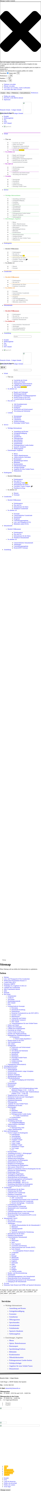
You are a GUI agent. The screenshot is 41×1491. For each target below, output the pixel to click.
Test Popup (11, 999)
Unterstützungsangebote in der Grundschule (21, 1211)
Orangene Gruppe (16, 1139)
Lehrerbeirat (15, 1059)
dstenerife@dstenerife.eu (12, 1388)
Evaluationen (15, 1037)
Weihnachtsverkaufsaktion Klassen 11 (15, 980)
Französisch (15, 1259)
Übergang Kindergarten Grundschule (19, 1186)
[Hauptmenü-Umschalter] (3, 367)
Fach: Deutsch (15, 1249)
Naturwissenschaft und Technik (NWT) (23, 1247)
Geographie (14, 1252)
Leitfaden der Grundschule (12, 987)
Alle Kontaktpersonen (14, 1042)
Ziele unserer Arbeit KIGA (16, 1167)
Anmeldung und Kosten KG (16, 1175)
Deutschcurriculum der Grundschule (22, 1201)
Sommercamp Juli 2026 (15, 1191)
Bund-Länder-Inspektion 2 (23, 1039)
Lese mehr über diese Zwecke (13, 89)
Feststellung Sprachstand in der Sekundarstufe (21, 1280)
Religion (14, 1269)
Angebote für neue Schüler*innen (18, 1104)
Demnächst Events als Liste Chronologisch (20, 1097)
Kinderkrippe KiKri (14, 1172)
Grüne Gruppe (15, 1143)
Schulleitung (15, 1063)
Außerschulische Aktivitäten (16, 1124)
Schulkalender (12, 996)
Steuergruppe (15, 1052)
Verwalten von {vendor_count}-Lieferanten (17, 88)
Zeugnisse (11, 1210)
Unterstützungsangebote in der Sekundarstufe (21, 1276)
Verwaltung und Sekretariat (19, 1051)
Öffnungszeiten (12, 1102)
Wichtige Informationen (13, 1305)
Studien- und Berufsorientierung (17, 1273)
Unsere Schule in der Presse (16, 1032)
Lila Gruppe (15, 1148)
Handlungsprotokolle (14, 1001)
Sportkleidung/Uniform (15, 1076)
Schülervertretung (16, 1061)
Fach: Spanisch (16, 1244)
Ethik (13, 1264)
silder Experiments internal (12, 989)
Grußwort (11, 998)
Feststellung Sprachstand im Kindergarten (20, 1184)
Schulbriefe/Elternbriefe (15, 1100)
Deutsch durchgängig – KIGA (17, 1180)
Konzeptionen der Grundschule (17, 1196)
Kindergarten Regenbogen (16, 1174)
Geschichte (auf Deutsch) (19, 1245)
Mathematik (15, 1257)
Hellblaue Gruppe (16, 1145)
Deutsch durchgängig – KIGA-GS (18, 1182)
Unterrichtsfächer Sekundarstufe (17, 1237)
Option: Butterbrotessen (15, 1129)
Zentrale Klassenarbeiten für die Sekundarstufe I (25, 1225)
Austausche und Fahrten (18, 1018)
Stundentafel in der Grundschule (17, 1208)
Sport (13, 1242)
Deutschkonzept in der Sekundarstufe (19, 1278)
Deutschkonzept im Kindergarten (18, 1177)
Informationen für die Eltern (16, 1189)
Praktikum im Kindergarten (16, 1163)
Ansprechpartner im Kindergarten (18, 1160)
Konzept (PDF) (12, 1151)
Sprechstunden (12, 1126)
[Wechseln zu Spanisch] (7, 126)
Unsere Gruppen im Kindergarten (18, 1133)
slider (5, 991)
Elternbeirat (14, 1056)
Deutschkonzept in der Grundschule (18, 1213)
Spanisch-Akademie (14, 1074)
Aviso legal (6, 1475)
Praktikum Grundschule (15, 1194)
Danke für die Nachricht (15, 1157)
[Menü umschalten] (22, 141)
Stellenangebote (12, 1069)
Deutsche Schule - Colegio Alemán (10, 110)
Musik (13, 1239)
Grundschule (8, 1187)
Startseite (6, 992)
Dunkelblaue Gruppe (17, 1146)
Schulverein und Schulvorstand (20, 1047)
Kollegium (14, 1049)
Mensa (13, 1109)
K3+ (12, 1150)
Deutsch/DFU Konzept (15, 1222)
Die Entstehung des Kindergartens (18, 1165)
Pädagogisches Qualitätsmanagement (19, 1035)
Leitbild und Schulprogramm (16, 1028)
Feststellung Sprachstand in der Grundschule (24, 1199)
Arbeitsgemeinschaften (11, 1066)
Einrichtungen (12, 1107)
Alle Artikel (11, 1044)
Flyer (13, 1081)
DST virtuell (15, 1021)
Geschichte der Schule (14, 1030)
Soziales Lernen (16, 1015)
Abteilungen (11, 1223)
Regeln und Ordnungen (15, 1027)
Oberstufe (14, 1230)
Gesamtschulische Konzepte (16, 1006)
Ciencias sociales (16, 1271)
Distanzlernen (15, 1011)
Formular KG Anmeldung (15, 1155)
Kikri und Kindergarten (11, 1131)
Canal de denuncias (8, 1469)
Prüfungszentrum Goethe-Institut (21, 1114)
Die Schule (7, 994)
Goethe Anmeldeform (21, 1116)
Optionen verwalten (10, 84)
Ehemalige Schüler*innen (19, 1057)
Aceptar (3, 93)
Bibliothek (14, 1110)
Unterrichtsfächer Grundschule (17, 1206)
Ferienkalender (12, 1083)
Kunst (13, 1254)
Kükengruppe (15, 1134)
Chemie (13, 1266)
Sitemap (6, 977)
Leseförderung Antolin (14, 1204)
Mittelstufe (14, 1227)
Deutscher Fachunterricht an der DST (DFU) (25, 1013)
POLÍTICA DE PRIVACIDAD (13, 98)
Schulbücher (13, 1317)
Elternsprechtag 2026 (17, 1127)
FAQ (9, 1004)
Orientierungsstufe (17, 1228)
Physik (13, 1268)
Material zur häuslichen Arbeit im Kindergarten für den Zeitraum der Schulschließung (24, 1169)
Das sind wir (11, 1220)
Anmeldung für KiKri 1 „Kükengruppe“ (20, 1153)
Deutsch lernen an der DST (16, 1040)
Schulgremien (12, 1045)
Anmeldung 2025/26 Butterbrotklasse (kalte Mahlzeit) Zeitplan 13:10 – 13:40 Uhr (24, 1089)
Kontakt (6, 1466)
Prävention (14, 1008)
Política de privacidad (9, 1471)
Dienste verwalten (9, 86)
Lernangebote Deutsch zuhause (24, 1251)
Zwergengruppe (16, 1138)
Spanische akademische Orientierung (22, 1232)
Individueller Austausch (18, 1020)
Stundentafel (11, 1275)
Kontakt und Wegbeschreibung (17, 1033)
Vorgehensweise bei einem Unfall (18, 1095)
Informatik (14, 1263)
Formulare (11, 1086)
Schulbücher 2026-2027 (15, 1098)
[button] (20, 31)
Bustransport (11, 1085)
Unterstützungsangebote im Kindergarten (20, 1179)
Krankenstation (16, 1117)
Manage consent (5, 1490)
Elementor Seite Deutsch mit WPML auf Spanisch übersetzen (22, 1285)
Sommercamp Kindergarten (16, 1158)
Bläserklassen (15, 1016)
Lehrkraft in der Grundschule (16, 1192)
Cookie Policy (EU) (10, 982)
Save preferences (25, 93)
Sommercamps (12, 1073)
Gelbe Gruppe (15, 1141)
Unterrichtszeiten (13, 1119)
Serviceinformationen (10, 1068)
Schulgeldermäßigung (18, 1122)
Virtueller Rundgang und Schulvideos (22, 1080)
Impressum (7, 99)
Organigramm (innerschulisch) (17, 1064)
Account (6, 1283)
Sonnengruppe (15, 1136)
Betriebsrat (14, 1054)
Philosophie (14, 1240)
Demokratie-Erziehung (18, 1009)
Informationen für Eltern (15, 1162)
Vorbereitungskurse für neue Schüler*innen (24, 1023)
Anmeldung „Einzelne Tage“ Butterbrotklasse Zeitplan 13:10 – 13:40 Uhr (25, 1092)
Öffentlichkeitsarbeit (14, 1078)
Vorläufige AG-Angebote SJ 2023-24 (15, 986)
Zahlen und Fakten (13, 1025)
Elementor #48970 (9, 984)
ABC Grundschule (17, 1198)
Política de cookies (9, 96)
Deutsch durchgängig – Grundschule (22, 1203)
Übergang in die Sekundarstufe (17, 1281)
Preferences (15, 93)
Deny (8, 93)
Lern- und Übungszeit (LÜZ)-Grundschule (17, 979)
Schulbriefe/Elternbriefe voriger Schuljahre (20, 1071)
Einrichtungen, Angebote (14, 1338)
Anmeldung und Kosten (15, 1105)
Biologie (14, 1256)
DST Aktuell (11, 1003)
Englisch (14, 1261)
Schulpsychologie (16, 1112)
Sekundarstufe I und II (10, 1218)
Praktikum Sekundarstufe (15, 1235)
